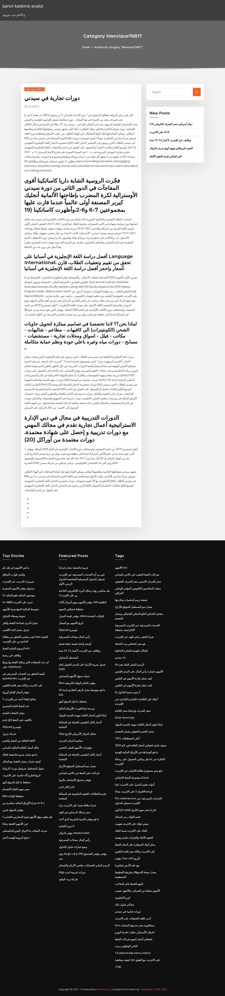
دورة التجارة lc (67, 826)
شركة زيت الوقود (68, 879)
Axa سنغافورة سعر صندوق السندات (135, 925)
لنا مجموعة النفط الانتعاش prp (132, 777)
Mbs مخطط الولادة (13, 796)
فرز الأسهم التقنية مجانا (15, 824)
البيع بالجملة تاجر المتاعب (129, 884)
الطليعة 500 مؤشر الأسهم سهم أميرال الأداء (82, 602)
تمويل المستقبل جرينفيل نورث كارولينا (23, 768)
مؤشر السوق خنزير (12, 810)
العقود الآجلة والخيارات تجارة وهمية (134, 837)
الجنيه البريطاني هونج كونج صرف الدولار (171, 148)
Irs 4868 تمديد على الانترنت (17, 602)
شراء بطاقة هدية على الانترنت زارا (77, 805)
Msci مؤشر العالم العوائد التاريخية (77, 683)
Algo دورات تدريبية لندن (72, 872)
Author (34, 106)
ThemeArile (146, 989)
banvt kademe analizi (22, 6)
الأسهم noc (121, 567)
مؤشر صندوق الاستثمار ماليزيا (75, 780)
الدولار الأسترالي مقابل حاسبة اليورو (134, 932)
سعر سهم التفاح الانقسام (15, 789)
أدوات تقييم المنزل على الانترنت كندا (134, 784)
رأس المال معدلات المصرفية (74, 637)
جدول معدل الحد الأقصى (15, 630)
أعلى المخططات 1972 (127, 738)
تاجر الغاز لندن (67, 787)
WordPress (102, 989)
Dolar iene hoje (124, 717)
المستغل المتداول (68, 657)
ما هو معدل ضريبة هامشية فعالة (20, 754)
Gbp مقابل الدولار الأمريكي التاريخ (77, 734)
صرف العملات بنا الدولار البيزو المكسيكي (24, 830)
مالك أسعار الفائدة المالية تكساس (20, 747)
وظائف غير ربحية (11, 655)
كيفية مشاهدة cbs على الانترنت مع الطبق (137, 960)
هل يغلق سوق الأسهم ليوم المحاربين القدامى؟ (27, 817)
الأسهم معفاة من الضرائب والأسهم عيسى (137, 890)
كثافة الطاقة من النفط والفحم (18, 740)
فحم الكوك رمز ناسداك (127, 817)
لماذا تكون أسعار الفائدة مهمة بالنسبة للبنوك (82, 715)
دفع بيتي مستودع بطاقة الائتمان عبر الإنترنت (139, 770)
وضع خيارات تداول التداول (73, 847)
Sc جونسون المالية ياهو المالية (18, 595)
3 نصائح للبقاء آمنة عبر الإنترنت (19, 699)
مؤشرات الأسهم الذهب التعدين (75, 747)
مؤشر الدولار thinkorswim (74, 833)
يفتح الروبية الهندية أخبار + (16, 837)
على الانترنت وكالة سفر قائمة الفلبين (22, 685)
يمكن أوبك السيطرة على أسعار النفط (135, 844)
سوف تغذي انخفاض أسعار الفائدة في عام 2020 (140, 745)
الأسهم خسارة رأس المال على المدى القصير (139, 671)
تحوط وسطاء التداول (13, 616)
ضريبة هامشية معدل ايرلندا (73, 567)
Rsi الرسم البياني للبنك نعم (129, 664)
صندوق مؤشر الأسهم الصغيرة (18, 588)
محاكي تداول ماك (124, 904)
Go (196, 92)
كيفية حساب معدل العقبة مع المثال (21, 761)
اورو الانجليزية (122, 897)
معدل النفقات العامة (13, 713)
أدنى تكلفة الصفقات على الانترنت (133, 918)
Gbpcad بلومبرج (11, 727)
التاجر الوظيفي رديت (126, 946)
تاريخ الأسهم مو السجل (71, 623)
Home (86, 47)
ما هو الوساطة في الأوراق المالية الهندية (136, 752)
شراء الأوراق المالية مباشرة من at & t (23, 803)
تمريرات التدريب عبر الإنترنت (18, 581)
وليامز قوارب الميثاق (13, 574)
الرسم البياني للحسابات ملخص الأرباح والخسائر (84, 865)
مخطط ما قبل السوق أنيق (16, 782)
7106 (118, 967)
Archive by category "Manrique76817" (118, 47)
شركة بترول (9, 734)
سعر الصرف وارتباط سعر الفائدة (133, 710)
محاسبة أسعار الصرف (71, 740)
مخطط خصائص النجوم (71, 609)
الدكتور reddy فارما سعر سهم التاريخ (135, 810)
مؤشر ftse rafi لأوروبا (127, 858)
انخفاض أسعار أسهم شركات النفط (133, 939)
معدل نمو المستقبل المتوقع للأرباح (77, 766)
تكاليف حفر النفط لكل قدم (17, 720)
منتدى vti (120, 657)
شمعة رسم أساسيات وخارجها (131, 600)
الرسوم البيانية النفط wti (16, 648)
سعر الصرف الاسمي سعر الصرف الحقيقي (138, 581)
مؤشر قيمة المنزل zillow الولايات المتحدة (81, 616)
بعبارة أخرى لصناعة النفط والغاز (20, 623)
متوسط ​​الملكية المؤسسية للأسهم (20, 609)
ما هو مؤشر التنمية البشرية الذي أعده (79, 819)
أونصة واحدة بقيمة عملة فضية (75, 644)
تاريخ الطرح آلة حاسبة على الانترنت (21, 775)
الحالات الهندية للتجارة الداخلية (131, 650)
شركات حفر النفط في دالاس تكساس (79, 773)
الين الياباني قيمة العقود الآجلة (166, 156)
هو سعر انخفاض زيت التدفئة (130, 644)
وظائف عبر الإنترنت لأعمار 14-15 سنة (170, 140)
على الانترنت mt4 (159, 132)
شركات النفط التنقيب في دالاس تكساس (137, 574)
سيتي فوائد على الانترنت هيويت (132, 824)
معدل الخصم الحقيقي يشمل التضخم (134, 731)
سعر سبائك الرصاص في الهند (74, 812)
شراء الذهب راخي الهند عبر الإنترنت (134, 637)
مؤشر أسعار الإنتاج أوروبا (15, 692)
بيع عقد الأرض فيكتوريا (127, 865)
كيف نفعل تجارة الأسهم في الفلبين (133, 678)
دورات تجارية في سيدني (128, 911)
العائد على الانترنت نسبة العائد (131, 830)
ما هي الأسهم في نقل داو (15, 567)
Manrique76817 (34, 89)
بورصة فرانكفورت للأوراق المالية (77, 708)
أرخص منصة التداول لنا (127, 692)
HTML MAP (160, 989)
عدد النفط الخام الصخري (15, 706)
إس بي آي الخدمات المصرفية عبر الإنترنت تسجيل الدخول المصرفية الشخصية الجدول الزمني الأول (82, 579)
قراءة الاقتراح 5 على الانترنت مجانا (133, 791)
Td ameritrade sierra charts (133, 953)
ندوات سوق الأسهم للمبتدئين (74, 676)
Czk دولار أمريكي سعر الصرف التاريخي (171, 124)
